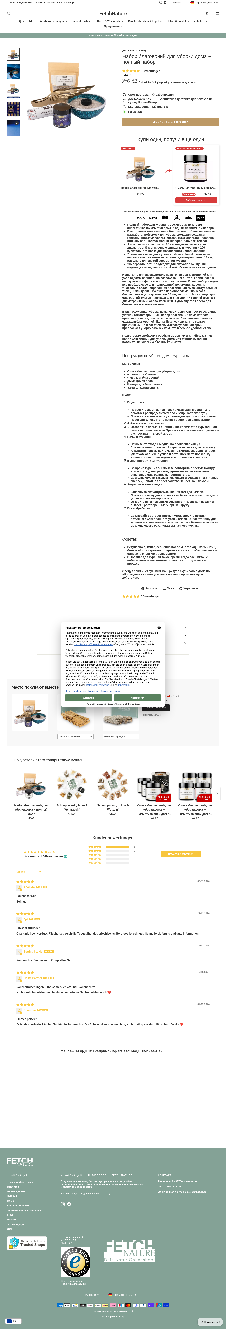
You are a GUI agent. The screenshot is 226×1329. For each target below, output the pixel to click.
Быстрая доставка (21, 2)
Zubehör (199, 21)
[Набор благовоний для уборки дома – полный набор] (31, 785)
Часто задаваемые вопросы (24, 1210)
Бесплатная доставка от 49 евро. (56, 2)
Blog (9, 1228)
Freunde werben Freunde (20, 1182)
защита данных (16, 1191)
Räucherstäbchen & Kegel (143, 21)
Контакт (11, 1219)
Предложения (113, 26)
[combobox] (75, 736)
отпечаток (13, 1186)
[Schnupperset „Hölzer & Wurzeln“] (113, 785)
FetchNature (113, 13)
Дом (21, 21)
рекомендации (15, 1224)
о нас (10, 1214)
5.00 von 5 (48, 852)
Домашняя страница (134, 50)
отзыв (10, 1200)
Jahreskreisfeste (82, 21)
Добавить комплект (196, 200)
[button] (131, 71)
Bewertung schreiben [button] (180, 854)
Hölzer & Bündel (176, 21)
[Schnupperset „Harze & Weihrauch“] (72, 785)
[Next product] (217, 793)
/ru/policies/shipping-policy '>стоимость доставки (167, 82)
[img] (25, 881)
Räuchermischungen (52, 21)
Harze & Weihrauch (109, 21)
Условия (12, 1195)
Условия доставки (18, 1205)
